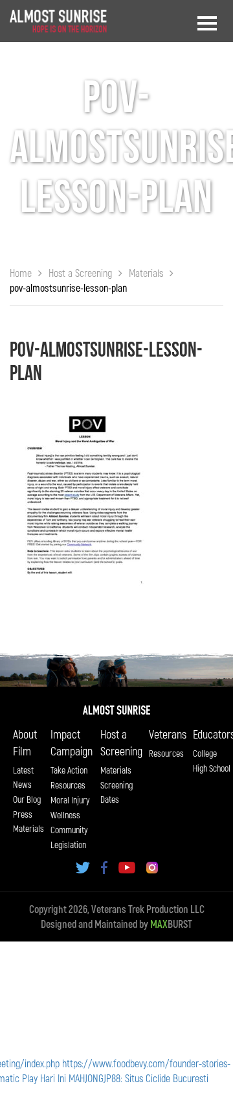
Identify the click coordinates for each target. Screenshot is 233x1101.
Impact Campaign (71, 742)
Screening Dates (116, 792)
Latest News (23, 777)
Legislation (68, 844)
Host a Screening (121, 742)
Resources (67, 784)
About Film (25, 742)
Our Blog (27, 799)
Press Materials (28, 821)
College (205, 753)
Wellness (65, 814)
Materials (115, 769)
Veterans (167, 734)
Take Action (68, 769)
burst (171, 924)
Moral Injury (69, 799)
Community (68, 829)
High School (211, 768)
